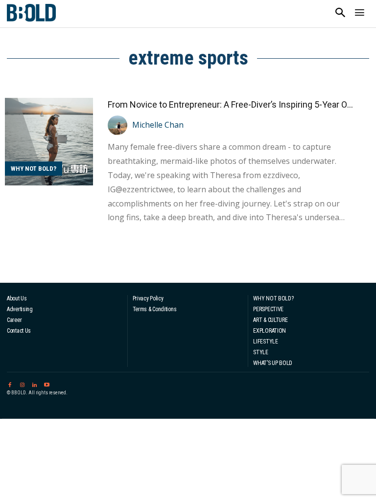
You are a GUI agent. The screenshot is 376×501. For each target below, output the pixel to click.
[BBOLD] (31, 13)
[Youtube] (46, 383)
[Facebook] (9, 383)
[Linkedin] (34, 383)
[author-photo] (119, 125)
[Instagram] (21, 383)
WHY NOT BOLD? (33, 168)
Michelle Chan (158, 124)
